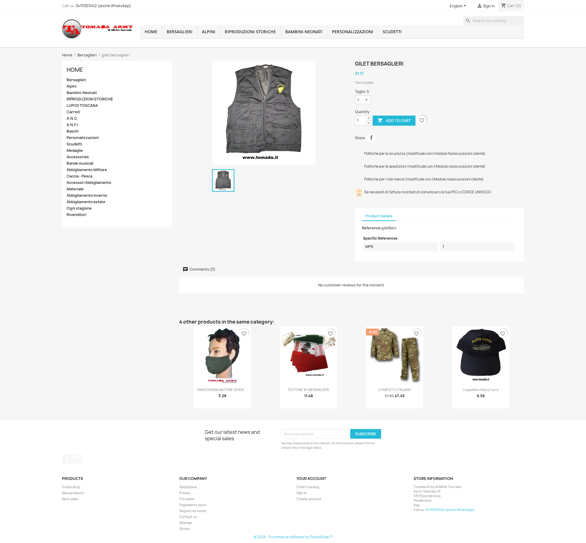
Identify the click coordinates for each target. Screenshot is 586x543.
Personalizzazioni (352, 31)
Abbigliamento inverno (87, 195)
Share (371, 137)
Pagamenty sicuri (192, 505)
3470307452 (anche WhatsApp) (103, 5)
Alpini (208, 31)
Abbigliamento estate (86, 201)
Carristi (73, 112)
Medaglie (75, 150)
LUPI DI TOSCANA (82, 105)
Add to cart (394, 120)
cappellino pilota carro (481, 390)
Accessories (78, 157)
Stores (184, 528)
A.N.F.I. (73, 124)
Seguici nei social (192, 511)
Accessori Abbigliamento (89, 182)
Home (75, 70)
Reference (371, 228)
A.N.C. (72, 118)
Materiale (75, 189)
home (151, 31)
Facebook (67, 458)
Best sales (70, 499)
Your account (311, 478)
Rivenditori (76, 214)
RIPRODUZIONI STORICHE (250, 31)
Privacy (184, 493)
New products (73, 493)
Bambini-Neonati (304, 31)
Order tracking (307, 487)
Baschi (73, 131)
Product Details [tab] (378, 216)
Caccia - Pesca (79, 176)
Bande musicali (80, 163)
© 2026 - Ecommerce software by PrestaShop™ (293, 537)
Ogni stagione (79, 208)
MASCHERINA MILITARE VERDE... (222, 390)
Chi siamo (186, 499)
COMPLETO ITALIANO (394, 390)
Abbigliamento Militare (87, 169)
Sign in (301, 493)
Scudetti (392, 31)
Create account (308, 499)
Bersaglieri (180, 31)
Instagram (77, 458)
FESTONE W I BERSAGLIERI (308, 390)
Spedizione (188, 487)
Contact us (188, 517)
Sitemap (185, 523)
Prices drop (71, 487)
